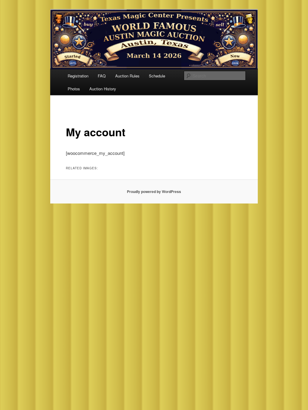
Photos (74, 89)
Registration (78, 76)
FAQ (102, 76)
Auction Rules (127, 76)
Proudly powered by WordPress (154, 191)
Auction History (102, 89)
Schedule (157, 76)
